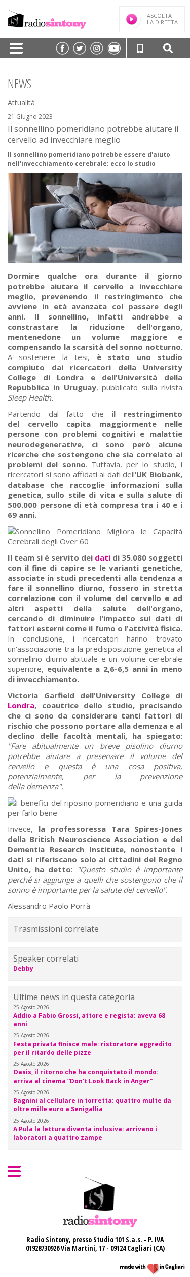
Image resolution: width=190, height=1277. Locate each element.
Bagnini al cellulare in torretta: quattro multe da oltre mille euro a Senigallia (92, 1104)
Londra (21, 705)
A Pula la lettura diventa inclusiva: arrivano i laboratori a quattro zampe (85, 1133)
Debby (23, 968)
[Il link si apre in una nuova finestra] (62, 48)
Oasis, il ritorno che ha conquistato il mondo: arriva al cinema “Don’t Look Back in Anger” (86, 1076)
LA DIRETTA (162, 19)
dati (103, 557)
